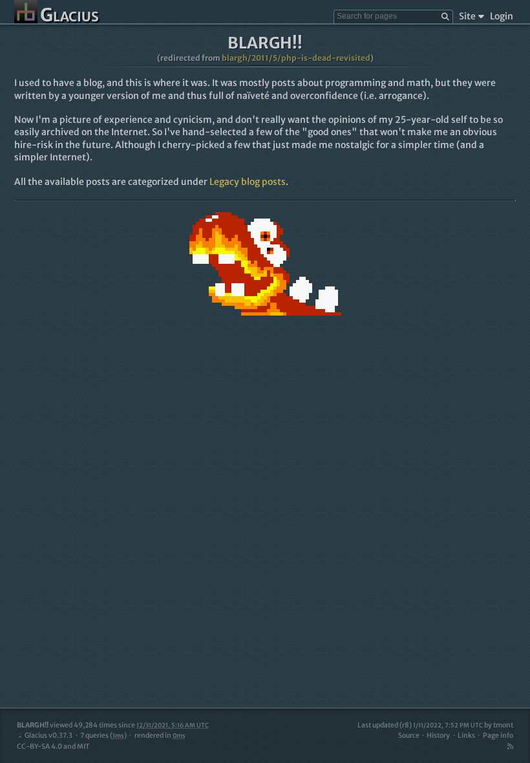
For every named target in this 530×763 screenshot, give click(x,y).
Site (467, 16)
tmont (503, 725)
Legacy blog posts (247, 182)
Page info (498, 735)
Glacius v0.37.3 (48, 735)
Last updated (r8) (420, 725)
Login (501, 16)
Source (408, 735)
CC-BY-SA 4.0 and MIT (53, 746)
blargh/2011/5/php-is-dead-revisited (296, 58)
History (438, 735)
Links (466, 735)
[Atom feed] (510, 746)
